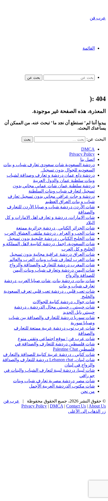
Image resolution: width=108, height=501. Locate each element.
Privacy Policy (82, 154)
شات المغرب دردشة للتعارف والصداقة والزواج (52, 264)
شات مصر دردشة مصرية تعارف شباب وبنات (54, 380)
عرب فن (11, 401)
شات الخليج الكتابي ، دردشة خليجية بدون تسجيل (51, 238)
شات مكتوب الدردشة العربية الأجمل (62, 386)
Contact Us (76, 406)
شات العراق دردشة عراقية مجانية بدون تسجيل (52, 254)
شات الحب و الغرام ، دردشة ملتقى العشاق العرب (49, 233)
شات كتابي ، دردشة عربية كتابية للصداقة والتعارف (49, 354)
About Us (97, 406)
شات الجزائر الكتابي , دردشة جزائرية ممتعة (55, 228)
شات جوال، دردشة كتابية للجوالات (64, 301)
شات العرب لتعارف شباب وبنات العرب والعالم (51, 259)
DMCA (88, 149)
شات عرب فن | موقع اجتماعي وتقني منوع (56, 338)
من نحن (88, 391)
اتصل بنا (87, 159)
